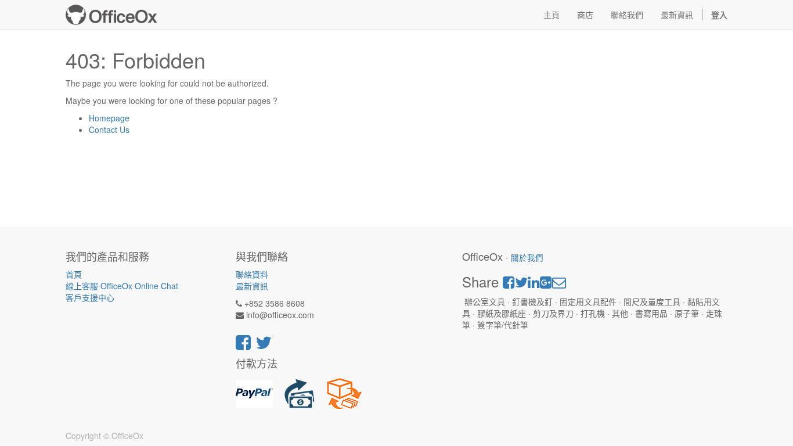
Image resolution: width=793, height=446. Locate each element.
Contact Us (109, 129)
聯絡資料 (252, 274)
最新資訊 (252, 286)
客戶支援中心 (90, 297)
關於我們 (527, 257)
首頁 (74, 274)
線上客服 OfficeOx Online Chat (122, 286)
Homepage (109, 118)
